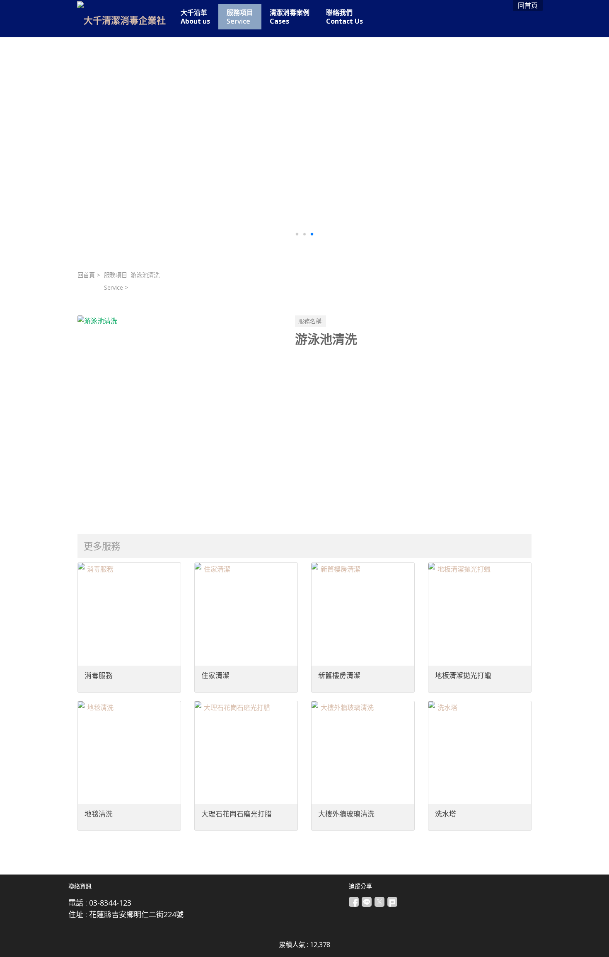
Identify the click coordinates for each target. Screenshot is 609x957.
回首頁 (86, 275)
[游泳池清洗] (179, 417)
